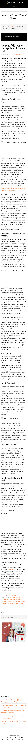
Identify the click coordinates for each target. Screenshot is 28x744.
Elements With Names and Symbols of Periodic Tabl (13, 48)
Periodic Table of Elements (15, 599)
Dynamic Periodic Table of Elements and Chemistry (14, 2)
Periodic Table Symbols (16, 603)
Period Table (13, 595)
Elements (12, 569)
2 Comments (17, 54)
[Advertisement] (13, 668)
